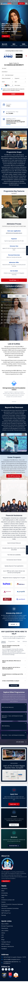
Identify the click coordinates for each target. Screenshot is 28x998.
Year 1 (4, 296)
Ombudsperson (5, 910)
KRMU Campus (5, 944)
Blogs (2, 939)
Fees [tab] (18, 641)
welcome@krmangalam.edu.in (12, 959)
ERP (2, 937)
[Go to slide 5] (16, 452)
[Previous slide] (2, 206)
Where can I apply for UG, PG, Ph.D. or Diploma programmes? (11, 668)
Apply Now (21, 3)
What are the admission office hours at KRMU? (11, 661)
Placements (4, 928)
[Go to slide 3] (14, 401)
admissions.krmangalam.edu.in (14, 233)
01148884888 (7, 961)
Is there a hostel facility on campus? (10, 680)
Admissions (4, 888)
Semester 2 (20, 300)
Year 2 (11, 296)
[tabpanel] (14, 663)
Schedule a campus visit (7, 899)
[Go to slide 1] (10, 452)
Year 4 (24, 296)
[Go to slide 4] (13, 452)
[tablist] (14, 641)
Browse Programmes (7, 926)
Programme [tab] (11, 641)
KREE (2, 890)
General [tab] (3, 641)
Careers (3, 902)
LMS (2, 935)
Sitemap (3, 915)
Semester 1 (7, 300)
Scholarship (4, 893)
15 (19, 961)
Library (3, 933)
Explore (13, 624)
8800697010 (14, 961)
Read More (8, 124)
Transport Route (5, 942)
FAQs (2, 897)
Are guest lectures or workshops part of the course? (12, 674)
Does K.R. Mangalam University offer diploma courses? (11, 646)
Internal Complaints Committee (10, 908)
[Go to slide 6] (17, 452)
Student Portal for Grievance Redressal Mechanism (12, 905)
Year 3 (17, 296)
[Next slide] (26, 206)
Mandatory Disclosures (7, 946)
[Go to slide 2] (11, 452)
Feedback (4, 948)
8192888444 (7, 963)
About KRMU (5, 923)
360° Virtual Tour (27, 550)
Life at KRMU (4, 930)
